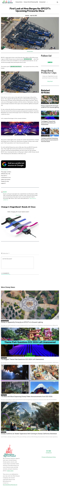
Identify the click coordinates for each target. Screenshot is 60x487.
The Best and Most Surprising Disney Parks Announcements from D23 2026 (49, 139)
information (28, 59)
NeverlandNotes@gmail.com (10, 484)
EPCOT (2, 169)
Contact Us (49, 452)
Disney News (30, 51)
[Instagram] (48, 62)
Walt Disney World (44, 103)
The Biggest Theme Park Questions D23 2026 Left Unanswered (48, 122)
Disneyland (3, 432)
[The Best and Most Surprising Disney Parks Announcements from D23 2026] (50, 132)
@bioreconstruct (16, 66)
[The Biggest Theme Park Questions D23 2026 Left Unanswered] (50, 115)
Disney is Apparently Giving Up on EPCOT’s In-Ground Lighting (50, 106)
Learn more (10, 470)
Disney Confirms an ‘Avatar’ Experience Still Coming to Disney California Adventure (29, 434)
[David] (2, 196)
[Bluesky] (50, 62)
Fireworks (6, 169)
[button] (57, 2)
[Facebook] (46, 451)
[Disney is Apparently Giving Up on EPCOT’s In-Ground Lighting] (50, 99)
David (5, 192)
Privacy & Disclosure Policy (49, 457)
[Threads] (51, 62)
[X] (49, 62)
